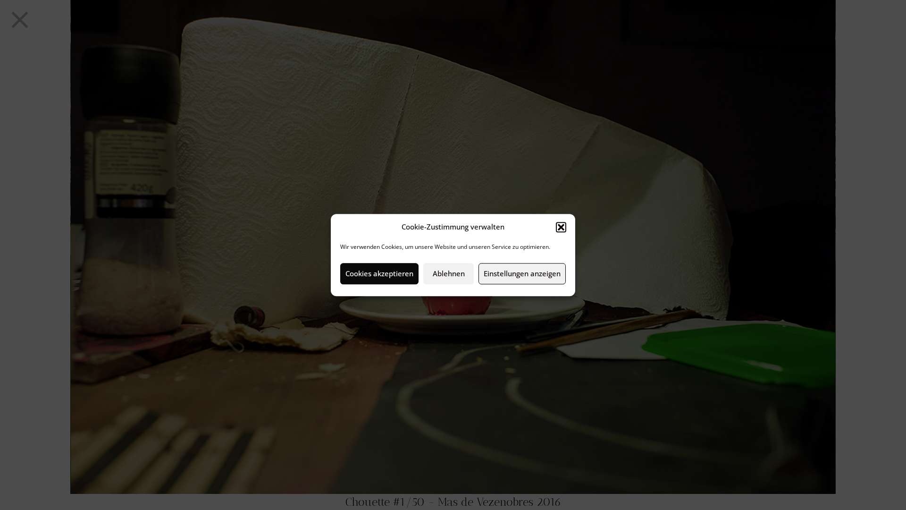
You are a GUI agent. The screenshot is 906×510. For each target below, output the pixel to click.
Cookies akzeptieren (379, 273)
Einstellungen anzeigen (522, 273)
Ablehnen (449, 273)
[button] (561, 227)
